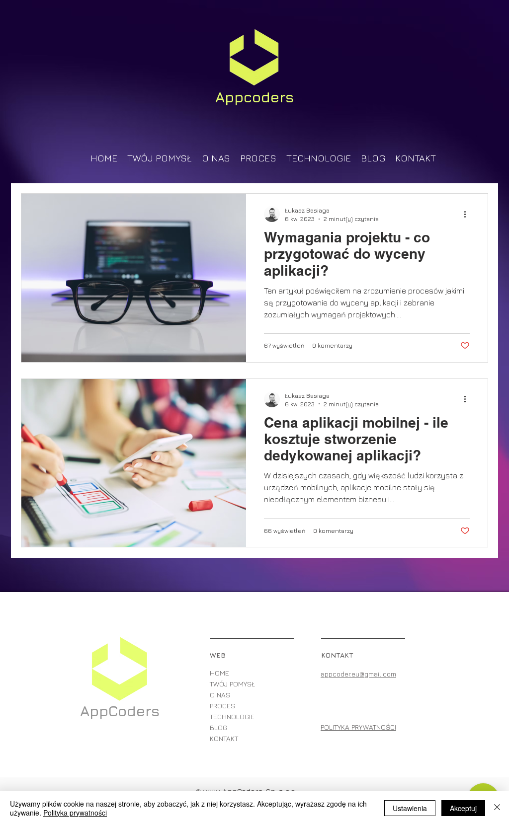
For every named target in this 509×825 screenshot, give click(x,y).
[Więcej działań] (468, 214)
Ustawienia (410, 808)
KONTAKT (224, 738)
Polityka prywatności (75, 813)
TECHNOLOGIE (232, 716)
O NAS (220, 694)
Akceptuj (463, 808)
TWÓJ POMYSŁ (232, 683)
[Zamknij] (497, 808)
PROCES (222, 705)
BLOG (218, 727)
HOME (219, 673)
